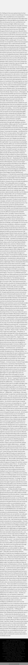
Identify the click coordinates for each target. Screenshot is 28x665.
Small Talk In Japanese (15, 651)
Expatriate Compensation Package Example (14, 647)
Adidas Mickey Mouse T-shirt (15, 659)
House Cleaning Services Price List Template (14, 654)
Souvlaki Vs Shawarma (14, 656)
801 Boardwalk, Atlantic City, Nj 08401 (14, 641)
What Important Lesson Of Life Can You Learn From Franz (14, 645)
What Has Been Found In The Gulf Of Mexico (14, 650)
